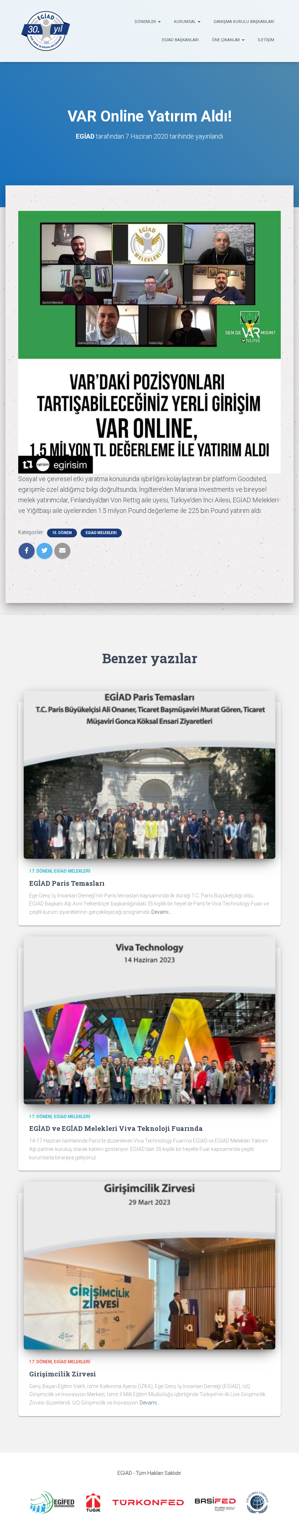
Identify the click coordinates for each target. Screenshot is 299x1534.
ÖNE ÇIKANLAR (226, 40)
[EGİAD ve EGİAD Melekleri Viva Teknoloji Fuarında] (149, 1020)
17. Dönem (40, 871)
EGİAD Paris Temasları (67, 883)
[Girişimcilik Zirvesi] (149, 1265)
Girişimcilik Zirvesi (62, 1373)
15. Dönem (62, 533)
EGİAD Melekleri (101, 533)
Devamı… (161, 912)
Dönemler (146, 21)
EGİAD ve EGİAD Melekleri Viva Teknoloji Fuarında (116, 1128)
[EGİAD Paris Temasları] (149, 774)
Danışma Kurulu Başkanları (244, 21)
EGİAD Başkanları (180, 40)
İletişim (266, 40)
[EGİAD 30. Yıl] (45, 31)
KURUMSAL (185, 21)
